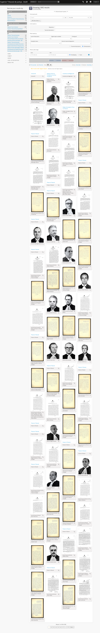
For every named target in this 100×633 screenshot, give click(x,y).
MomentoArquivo (11, 20)
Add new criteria (35, 20)
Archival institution (13, 23)
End (50, 52)
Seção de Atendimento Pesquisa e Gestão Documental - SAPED (21, 45)
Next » (71, 627)
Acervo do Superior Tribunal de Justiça (15, 19)
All (7, 13)
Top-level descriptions (76, 46)
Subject (10, 56)
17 (68, 627)
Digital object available (56, 36)
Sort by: (74, 65)
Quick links (90, 2)
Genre (9, 58)
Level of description (13, 60)
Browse (33, 1)
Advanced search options (60, 11)
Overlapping (73, 54)
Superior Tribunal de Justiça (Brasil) (14, 28)
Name (9, 54)
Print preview (33, 65)
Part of (10, 11)
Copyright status (34, 41)
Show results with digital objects (55, 68)
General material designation (68, 41)
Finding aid (74, 36)
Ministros (9, 17)
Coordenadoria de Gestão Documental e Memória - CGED (19, 49)
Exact (80, 54)
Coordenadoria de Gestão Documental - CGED (17, 44)
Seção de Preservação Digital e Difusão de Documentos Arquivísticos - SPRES (23, 47)
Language (87, 2)
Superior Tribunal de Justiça (13, 42)
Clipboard (83, 2)
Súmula (9, 15)
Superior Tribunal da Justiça (13, 35)
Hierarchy (41, 65)
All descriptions (87, 46)
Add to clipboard (43, 76)
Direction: (84, 65)
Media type (11, 62)
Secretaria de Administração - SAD (14, 51)
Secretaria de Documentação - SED (14, 40)
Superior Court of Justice (12, 27)
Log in (95, 1)
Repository (51, 27)
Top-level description (49, 30)
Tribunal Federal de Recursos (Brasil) (15, 38)
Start (32, 52)
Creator (10, 31)
